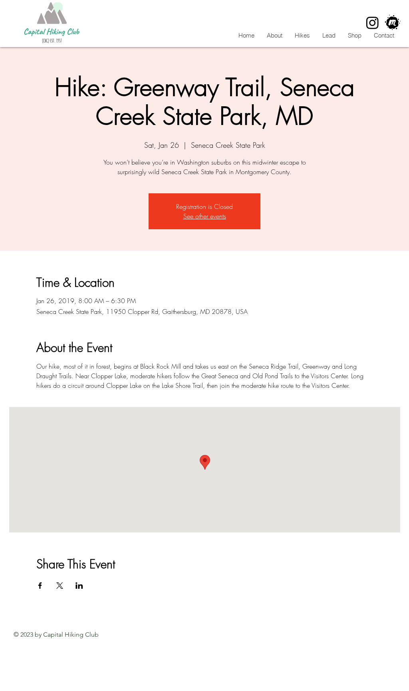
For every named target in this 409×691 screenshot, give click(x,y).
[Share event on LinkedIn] (79, 585)
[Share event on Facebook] (40, 585)
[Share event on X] (60, 585)
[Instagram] (372, 22)
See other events (204, 216)
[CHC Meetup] (393, 22)
